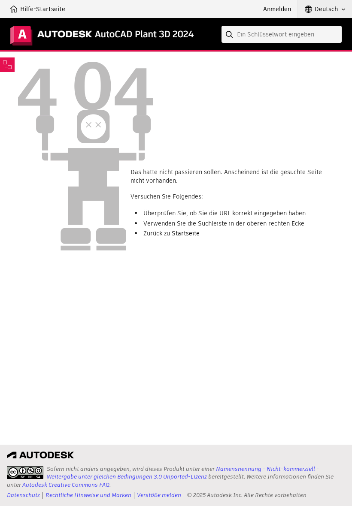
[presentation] (25, 472)
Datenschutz (23, 495)
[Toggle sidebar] (7, 64)
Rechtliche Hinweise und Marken (88, 495)
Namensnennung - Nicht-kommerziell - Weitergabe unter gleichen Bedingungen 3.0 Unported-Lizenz (183, 473)
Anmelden (277, 9)
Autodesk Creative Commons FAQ (65, 485)
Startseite (186, 233)
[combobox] (282, 34)
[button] (325, 9)
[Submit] (230, 34)
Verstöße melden (159, 495)
